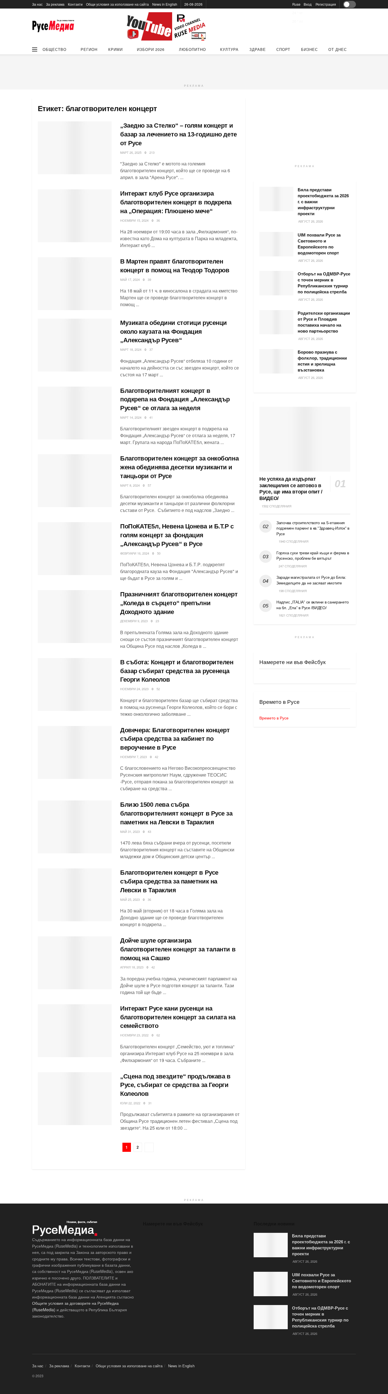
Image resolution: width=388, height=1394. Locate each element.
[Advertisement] (194, 67)
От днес (337, 49)
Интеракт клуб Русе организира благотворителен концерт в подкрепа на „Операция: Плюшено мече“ (175, 202)
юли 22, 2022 (130, 1103)
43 (149, 831)
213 (152, 152)
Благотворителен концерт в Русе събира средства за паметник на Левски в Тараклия (169, 881)
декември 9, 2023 (134, 621)
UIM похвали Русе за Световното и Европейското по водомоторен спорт (321, 1280)
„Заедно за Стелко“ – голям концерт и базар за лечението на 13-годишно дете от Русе (178, 134)
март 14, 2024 (130, 417)
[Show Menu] (34, 49)
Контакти (75, 4)
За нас (37, 4)
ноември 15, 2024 (134, 220)
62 (158, 1035)
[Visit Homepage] (53, 26)
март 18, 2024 (130, 349)
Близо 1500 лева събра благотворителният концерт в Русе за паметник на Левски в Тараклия (176, 813)
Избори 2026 (150, 49)
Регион (89, 49)
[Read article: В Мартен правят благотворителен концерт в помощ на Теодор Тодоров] (75, 283)
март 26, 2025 (130, 152)
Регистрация (326, 4)
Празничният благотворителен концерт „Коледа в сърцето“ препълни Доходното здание (179, 603)
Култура (229, 49)
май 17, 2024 (130, 279)
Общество (54, 49)
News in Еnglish (164, 4)
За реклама (55, 4)
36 (158, 220)
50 (158, 553)
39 (149, 279)
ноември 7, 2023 (133, 756)
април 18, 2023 (131, 967)
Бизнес (309, 49)
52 (158, 688)
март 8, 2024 (130, 485)
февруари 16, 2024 (134, 553)
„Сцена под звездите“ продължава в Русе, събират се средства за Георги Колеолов (175, 1085)
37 (151, 349)
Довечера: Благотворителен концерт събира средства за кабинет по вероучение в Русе (175, 739)
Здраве (257, 49)
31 (150, 1103)
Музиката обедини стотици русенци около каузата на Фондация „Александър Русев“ (173, 331)
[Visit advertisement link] (167, 26)
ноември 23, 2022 (134, 1035)
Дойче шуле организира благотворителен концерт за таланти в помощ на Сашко (177, 949)
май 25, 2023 (130, 899)
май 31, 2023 (130, 831)
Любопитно (192, 49)
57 (149, 485)
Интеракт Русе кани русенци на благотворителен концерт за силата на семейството (177, 1017)
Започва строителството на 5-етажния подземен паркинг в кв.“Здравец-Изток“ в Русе (312, 528)
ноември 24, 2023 (134, 688)
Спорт (283, 49)
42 (156, 756)
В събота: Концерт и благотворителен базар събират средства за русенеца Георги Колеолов (176, 671)
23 (157, 621)
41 (151, 417)
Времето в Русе (274, 718)
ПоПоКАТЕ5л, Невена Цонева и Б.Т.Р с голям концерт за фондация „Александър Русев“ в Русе (177, 535)
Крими (115, 49)
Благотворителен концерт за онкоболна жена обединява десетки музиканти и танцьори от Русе (179, 467)
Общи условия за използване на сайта (117, 4)
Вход (308, 4)
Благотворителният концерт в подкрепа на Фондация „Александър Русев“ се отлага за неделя (175, 399)
